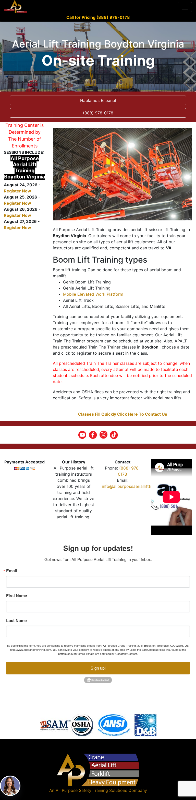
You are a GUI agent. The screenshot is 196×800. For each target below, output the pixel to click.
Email (11, 571)
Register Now (17, 190)
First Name (16, 596)
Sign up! (98, 668)
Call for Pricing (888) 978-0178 (98, 17)
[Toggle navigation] (185, 7)
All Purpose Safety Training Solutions (91, 790)
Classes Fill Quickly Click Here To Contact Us (122, 414)
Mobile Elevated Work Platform (93, 294)
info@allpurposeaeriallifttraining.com (137, 486)
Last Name (16, 620)
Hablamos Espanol (98, 100)
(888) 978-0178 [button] (98, 112)
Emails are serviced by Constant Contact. (112, 654)
